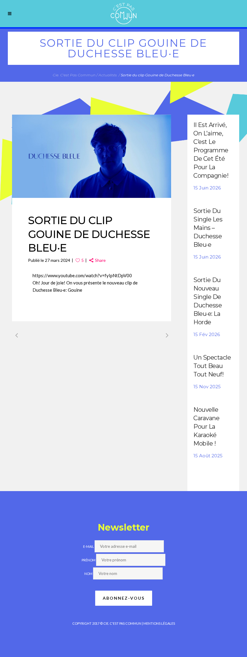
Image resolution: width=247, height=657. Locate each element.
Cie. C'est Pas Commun (74, 75)
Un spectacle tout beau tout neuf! (212, 366)
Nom (88, 574)
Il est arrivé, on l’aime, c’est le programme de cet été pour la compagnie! (210, 150)
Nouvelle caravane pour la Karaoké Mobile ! (206, 426)
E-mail (88, 546)
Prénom (88, 560)
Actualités (107, 75)
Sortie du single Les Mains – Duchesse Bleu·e (207, 227)
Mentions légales (159, 623)
